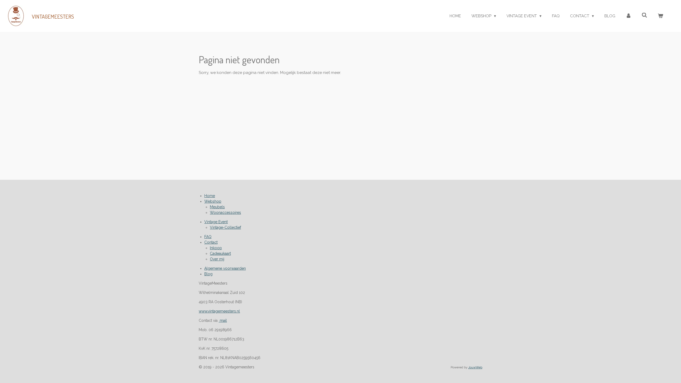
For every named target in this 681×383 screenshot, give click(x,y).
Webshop (212, 201)
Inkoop (216, 248)
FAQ (207, 237)
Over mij (217, 259)
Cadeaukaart (220, 253)
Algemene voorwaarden (225, 268)
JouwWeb (475, 367)
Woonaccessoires (225, 212)
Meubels (217, 207)
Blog (208, 274)
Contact (211, 242)
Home (209, 196)
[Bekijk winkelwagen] (660, 16)
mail (223, 320)
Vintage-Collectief (225, 227)
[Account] (628, 16)
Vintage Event (216, 222)
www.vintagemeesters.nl (219, 311)
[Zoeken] (644, 15)
